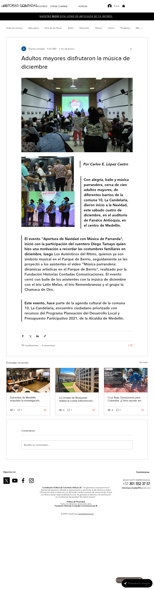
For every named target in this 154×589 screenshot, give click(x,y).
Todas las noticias (14, 28)
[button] (123, 5)
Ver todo (144, 362)
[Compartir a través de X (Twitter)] (30, 336)
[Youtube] (15, 480)
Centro (111, 28)
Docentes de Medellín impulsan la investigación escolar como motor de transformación (24, 399)
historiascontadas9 (130, 487)
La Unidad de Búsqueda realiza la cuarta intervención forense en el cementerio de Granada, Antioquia (76, 399)
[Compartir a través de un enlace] (44, 336)
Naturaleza (33, 28)
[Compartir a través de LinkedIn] (37, 336)
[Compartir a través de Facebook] (22, 336)
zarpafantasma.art (86, 514)
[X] (6, 480)
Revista (98, 28)
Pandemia (125, 28)
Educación (84, 28)
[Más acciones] (131, 49)
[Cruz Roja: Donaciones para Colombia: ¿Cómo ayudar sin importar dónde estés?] (126, 380)
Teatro (71, 28)
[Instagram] (31, 480)
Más (138, 28)
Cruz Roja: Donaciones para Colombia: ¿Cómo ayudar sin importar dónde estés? (124, 399)
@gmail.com (145, 487)
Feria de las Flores (53, 28)
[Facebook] (23, 480)
